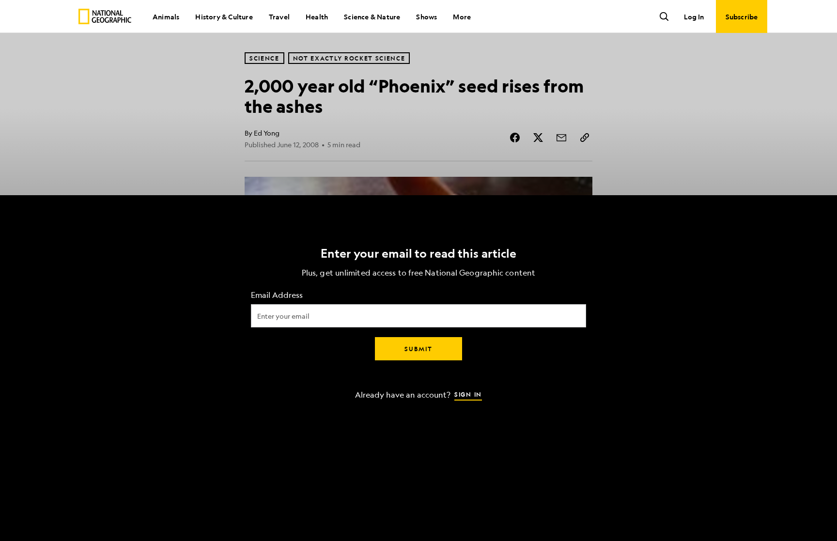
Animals (166, 16)
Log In (694, 16)
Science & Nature (372, 16)
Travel (279, 16)
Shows (426, 16)
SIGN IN (468, 394)
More (462, 16)
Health (317, 16)
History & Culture (223, 16)
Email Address (277, 294)
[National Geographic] (104, 16)
